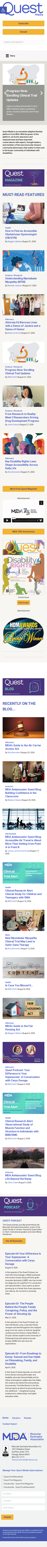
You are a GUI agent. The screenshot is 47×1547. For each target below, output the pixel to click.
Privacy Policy (7, 1545)
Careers (16, 1425)
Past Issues (23, 610)
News (7, 942)
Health (8, 235)
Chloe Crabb (13, 1190)
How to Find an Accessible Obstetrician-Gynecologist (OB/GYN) (21, 242)
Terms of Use (15, 1545)
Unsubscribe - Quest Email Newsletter (19, 1495)
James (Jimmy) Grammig (18, 858)
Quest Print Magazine (13, 1488)
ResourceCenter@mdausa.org (24, 1467)
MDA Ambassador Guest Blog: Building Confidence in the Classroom (23, 800)
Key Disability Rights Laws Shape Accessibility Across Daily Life (21, 472)
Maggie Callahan (14, 249)
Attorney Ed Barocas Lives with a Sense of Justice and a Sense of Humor (22, 333)
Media (5, 1425)
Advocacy (9, 327)
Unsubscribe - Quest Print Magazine (18, 1491)
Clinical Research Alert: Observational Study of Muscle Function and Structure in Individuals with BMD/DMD (22, 1135)
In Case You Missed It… (19, 993)
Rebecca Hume (14, 340)
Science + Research (13, 283)
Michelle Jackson (15, 293)
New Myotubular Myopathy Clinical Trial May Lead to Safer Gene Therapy (21, 949)
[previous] (5, 97)
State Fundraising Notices (28, 1545)
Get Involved (10, 841)
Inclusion (9, 794)
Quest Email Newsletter (13, 1484)
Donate (27, 1425)
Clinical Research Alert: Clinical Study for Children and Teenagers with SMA (23, 901)
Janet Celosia (13, 432)
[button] (3, 10)
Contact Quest (9, 1431)
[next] (42, 97)
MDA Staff (12, 385)
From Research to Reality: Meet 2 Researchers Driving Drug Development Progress (21, 100)
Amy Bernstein (14, 479)
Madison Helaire (14, 808)
